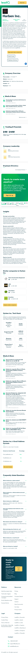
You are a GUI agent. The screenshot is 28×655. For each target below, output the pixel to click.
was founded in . (10, 547)
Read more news (22, 117)
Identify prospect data (6, 591)
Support (16, 599)
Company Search (19, 596)
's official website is (14, 494)
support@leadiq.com (15, 643)
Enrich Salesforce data (6, 600)
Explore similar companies (10, 305)
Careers (16, 601)
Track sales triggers (6, 593)
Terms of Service (5, 622)
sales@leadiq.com (14, 646)
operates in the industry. (14, 523)
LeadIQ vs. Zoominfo (20, 617)
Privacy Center (18, 609)
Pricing (16, 591)
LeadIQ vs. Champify (20, 633)
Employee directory (12, 60)
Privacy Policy (4, 617)
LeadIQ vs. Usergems (20, 630)
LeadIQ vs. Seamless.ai (20, 627)
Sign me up (9, 195)
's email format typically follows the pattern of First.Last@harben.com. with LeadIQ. (14, 540)
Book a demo (18, 569)
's (12, 503)
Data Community (19, 604)
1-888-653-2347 (14, 641)
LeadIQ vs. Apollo (19, 620)
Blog (16, 593)
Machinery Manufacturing (20, 523)
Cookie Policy (4, 620)
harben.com (19, 495)
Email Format (11, 56)
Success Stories (5, 603)
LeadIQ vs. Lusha (19, 622)
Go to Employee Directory (20, 169)
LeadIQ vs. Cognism (19, 625)
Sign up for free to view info (14, 52)
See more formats (8, 466)
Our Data (17, 607)
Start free (22, 2)
